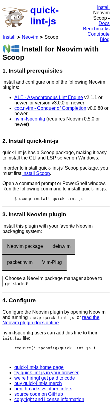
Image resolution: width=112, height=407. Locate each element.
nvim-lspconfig (29, 118)
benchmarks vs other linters (43, 388)
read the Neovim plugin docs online (50, 320)
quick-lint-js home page (39, 367)
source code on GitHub (38, 394)
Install (103, 7)
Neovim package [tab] (25, 246)
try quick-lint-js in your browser (46, 372)
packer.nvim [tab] (20, 262)
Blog (105, 39)
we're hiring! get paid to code (44, 378)
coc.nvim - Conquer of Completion (50, 108)
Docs (104, 23)
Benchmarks (96, 28)
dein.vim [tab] (61, 246)
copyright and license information (49, 399)
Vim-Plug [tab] (52, 262)
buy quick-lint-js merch (38, 383)
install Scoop (36, 173)
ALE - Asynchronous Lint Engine (48, 97)
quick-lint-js (44, 15)
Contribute (99, 34)
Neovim (30, 37)
